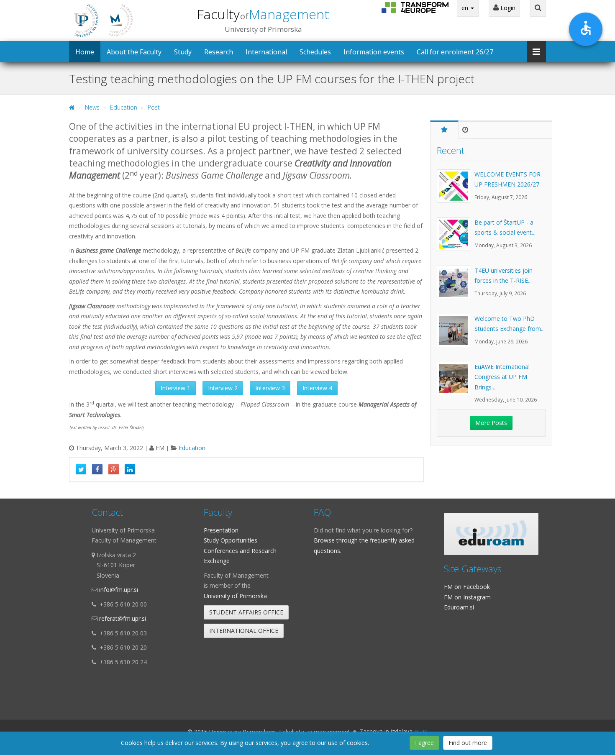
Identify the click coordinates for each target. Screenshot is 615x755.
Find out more (467, 743)
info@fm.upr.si (118, 590)
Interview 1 (175, 388)
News (92, 107)
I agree (424, 743)
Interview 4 (317, 388)
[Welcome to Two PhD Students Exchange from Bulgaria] (455, 335)
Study (183, 51)
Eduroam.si (459, 607)
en (465, 8)
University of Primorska (235, 596)
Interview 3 (270, 388)
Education (123, 107)
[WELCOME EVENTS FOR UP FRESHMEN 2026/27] (455, 190)
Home (84, 51)
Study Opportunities (230, 540)
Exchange (217, 561)
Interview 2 (223, 388)
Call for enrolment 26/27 (455, 51)
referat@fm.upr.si (122, 618)
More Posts (491, 423)
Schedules (315, 51)
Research (218, 51)
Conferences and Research (240, 551)
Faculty (263, 14)
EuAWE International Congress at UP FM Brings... (502, 377)
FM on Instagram (467, 597)
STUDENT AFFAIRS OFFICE (246, 612)
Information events (373, 51)
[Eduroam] (491, 534)
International (266, 51)
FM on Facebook (467, 587)
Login (507, 8)
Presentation (221, 530)
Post (154, 107)
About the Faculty (134, 51)
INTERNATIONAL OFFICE (243, 631)
